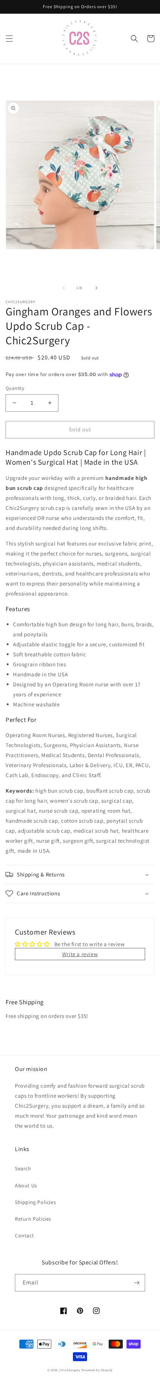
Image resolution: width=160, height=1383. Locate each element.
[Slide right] (96, 288)
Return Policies (33, 1218)
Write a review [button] (80, 954)
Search (23, 1168)
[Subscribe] (136, 1282)
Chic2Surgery (70, 1370)
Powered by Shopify (97, 1370)
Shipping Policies (35, 1202)
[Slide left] (63, 288)
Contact (24, 1235)
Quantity (15, 388)
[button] (9, 38)
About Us (26, 1185)
